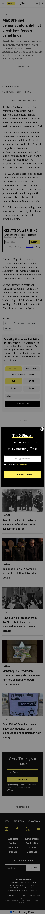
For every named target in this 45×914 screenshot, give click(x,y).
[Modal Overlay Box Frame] (22, 457)
